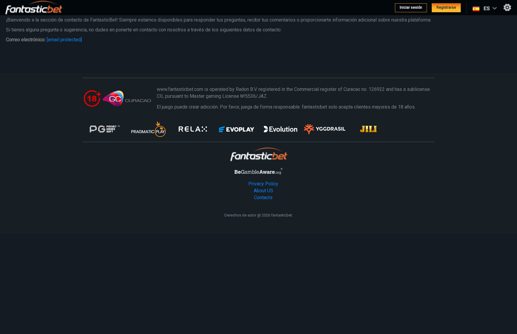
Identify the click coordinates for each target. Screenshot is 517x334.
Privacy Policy (263, 184)
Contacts (263, 197)
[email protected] (64, 39)
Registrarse (446, 7)
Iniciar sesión (411, 7)
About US (263, 190)
